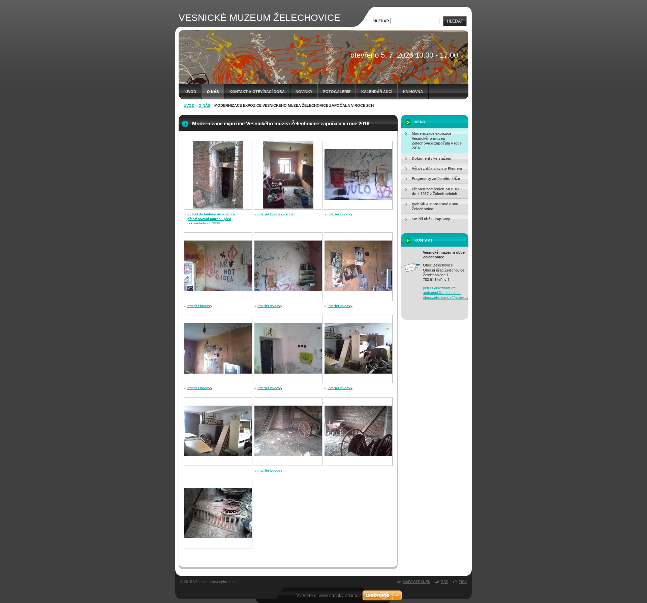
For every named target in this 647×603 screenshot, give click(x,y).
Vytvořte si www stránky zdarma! (328, 595)
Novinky (304, 92)
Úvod (190, 92)
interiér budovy (340, 214)
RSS (444, 582)
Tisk (463, 582)
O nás (213, 92)
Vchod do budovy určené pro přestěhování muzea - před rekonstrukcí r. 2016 (211, 218)
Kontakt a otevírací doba (257, 92)
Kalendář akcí (376, 92)
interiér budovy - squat (276, 214)
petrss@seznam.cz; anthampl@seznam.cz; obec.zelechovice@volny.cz (446, 293)
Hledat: (381, 21)
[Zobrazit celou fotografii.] (218, 207)
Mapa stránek (416, 582)
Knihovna (413, 92)
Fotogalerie (336, 92)
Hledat (455, 21)
